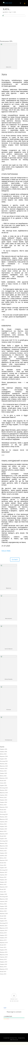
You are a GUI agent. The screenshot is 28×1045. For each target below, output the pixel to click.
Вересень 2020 (4, 899)
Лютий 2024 (3, 809)
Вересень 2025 (4, 766)
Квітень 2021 (3, 884)
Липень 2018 (3, 959)
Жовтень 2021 (3, 872)
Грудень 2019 (3, 920)
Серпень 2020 (3, 901)
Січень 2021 (3, 891)
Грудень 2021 (3, 867)
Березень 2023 (4, 833)
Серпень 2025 (3, 768)
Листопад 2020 (4, 896)
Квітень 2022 (3, 858)
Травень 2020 (3, 908)
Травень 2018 (3, 964)
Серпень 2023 (3, 821)
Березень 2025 (4, 778)
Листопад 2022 (4, 841)
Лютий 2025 (3, 780)
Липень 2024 (3, 797)
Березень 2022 (4, 860)
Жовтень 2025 (3, 763)
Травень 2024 (3, 802)
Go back (15, 559)
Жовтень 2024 (3, 790)
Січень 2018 (3, 974)
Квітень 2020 (3, 911)
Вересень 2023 (4, 819)
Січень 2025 (3, 783)
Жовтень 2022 (3, 843)
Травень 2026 (3, 751)
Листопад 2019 (4, 923)
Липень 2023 (3, 824)
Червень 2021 (3, 879)
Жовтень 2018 (3, 952)
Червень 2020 (3, 906)
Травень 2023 (3, 829)
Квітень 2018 (3, 966)
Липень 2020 (3, 904)
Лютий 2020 (3, 916)
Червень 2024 (3, 800)
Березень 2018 (4, 969)
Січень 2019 (3, 947)
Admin (6, 12)
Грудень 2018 (3, 949)
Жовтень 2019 (3, 925)
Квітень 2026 (3, 754)
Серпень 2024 (3, 795)
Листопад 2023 (4, 814)
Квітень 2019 (3, 940)
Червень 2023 (3, 826)
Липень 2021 (3, 877)
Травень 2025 (3, 773)
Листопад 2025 (4, 761)
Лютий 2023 (3, 836)
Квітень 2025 (3, 775)
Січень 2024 (3, 812)
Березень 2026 (4, 756)
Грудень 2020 (3, 894)
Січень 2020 (3, 918)
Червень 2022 (3, 853)
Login (5, 1007)
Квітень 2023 (3, 831)
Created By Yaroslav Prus (10, 1038)
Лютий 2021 (3, 889)
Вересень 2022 (4, 846)
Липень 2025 (3, 771)
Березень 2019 (4, 942)
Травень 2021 (3, 882)
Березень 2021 (4, 887)
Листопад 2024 (4, 788)
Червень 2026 (3, 749)
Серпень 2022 (3, 848)
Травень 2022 (3, 855)
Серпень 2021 (3, 875)
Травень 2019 (3, 937)
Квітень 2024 (3, 804)
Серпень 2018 (3, 957)
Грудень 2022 (3, 838)
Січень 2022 (3, 865)
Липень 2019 (3, 933)
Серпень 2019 (3, 930)
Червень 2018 (3, 962)
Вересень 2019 (4, 928)
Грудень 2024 (3, 785)
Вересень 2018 (4, 954)
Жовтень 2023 (3, 817)
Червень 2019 (3, 935)
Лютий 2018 (3, 971)
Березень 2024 (4, 807)
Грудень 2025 (3, 759)
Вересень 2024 (4, 792)
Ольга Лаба (6, 551)
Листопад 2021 (4, 870)
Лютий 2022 (3, 862)
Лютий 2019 (3, 945)
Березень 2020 (4, 913)
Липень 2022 (3, 850)
